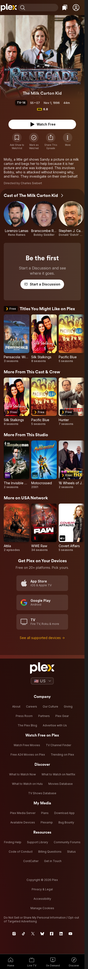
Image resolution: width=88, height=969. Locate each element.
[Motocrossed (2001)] (44, 464)
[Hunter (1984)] (71, 402)
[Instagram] (14, 933)
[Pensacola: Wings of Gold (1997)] (16, 338)
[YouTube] (70, 933)
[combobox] (42, 7)
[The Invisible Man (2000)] (16, 464)
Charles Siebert (31, 183)
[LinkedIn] (61, 933)
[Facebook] (51, 933)
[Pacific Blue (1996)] (71, 338)
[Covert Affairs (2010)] (71, 528)
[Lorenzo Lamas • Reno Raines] (16, 219)
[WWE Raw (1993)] (44, 528)
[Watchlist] (64, 7)
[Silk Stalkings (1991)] (44, 338)
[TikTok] (23, 933)
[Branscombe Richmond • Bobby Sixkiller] (44, 219)
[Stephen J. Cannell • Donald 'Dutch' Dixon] (71, 219)
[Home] (9, 7)
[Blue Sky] (42, 933)
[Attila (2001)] (16, 528)
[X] (33, 933)
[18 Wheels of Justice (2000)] (71, 464)
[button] (76, 7)
